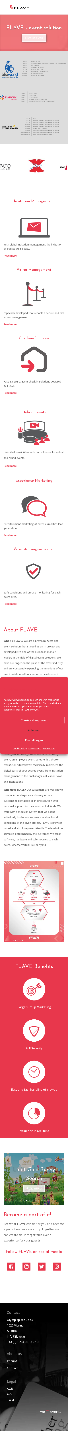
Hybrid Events (34, 412)
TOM (10, 1400)
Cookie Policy (20, 748)
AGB (10, 1389)
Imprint (12, 1361)
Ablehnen (34, 730)
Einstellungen (34, 740)
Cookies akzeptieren (34, 720)
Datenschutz (34, 748)
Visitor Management (34, 270)
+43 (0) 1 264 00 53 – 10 (22, 1342)
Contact (12, 1368)
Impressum (49, 748)
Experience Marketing (34, 481)
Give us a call (34, 38)
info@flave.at (16, 1337)
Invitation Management (34, 201)
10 (48, 1200)
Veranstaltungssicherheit (34, 549)
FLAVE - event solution (34, 28)
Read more (10, 255)
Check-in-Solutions (34, 338)
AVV (9, 1394)
